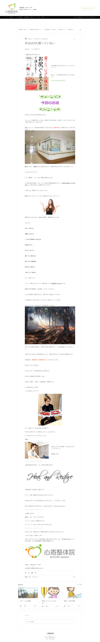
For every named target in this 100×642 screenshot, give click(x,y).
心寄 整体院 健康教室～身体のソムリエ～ (34, 568)
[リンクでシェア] (35, 572)
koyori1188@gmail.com (79, 17)
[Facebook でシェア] (25, 572)
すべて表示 (79, 584)
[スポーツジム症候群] (28, 592)
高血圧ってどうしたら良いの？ (49, 602)
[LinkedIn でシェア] (32, 572)
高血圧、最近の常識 (69, 601)
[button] (80, 29)
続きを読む (70, 29)
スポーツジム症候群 (25, 601)
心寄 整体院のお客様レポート (35, 29)
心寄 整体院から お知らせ (50, 29)
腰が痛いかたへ (62, 29)
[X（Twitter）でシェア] (28, 572)
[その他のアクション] (74, 39)
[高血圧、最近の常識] (72, 592)
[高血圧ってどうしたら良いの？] (50, 592)
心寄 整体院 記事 (22, 29)
